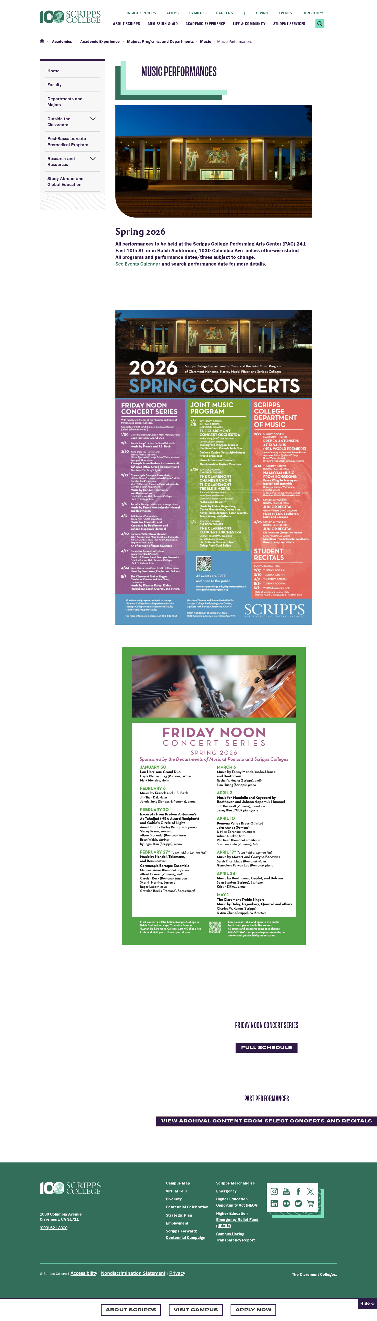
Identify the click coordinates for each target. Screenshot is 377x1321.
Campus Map (178, 1183)
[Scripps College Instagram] (274, 1191)
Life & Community (249, 23)
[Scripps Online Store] (310, 1203)
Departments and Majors (65, 101)
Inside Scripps (141, 13)
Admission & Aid (163, 23)
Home (53, 71)
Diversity (174, 1198)
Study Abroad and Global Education (65, 181)
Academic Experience (205, 23)
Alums (172, 13)
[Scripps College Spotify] (298, 1203)
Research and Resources (61, 161)
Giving (262, 13)
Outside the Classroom (58, 122)
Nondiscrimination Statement (133, 1273)
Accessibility (84, 1273)
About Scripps (126, 23)
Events (285, 13)
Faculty (54, 84)
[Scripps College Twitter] (310, 1191)
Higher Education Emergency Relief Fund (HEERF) (237, 1219)
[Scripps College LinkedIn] (274, 1203)
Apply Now (253, 1309)
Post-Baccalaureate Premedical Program (67, 141)
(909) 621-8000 (53, 1227)
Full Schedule (266, 1047)
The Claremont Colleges (314, 1274)
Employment (177, 1223)
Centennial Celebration (187, 1206)
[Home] (42, 41)
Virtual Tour (176, 1190)
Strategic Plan (179, 1215)
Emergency (226, 1190)
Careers (224, 13)
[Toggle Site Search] (319, 23)
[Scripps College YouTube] (286, 1191)
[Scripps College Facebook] (298, 1191)
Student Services (289, 23)
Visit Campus (196, 1309)
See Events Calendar (137, 263)
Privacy (177, 1273)
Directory (313, 13)
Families (197, 13)
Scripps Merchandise (235, 1183)
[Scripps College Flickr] (286, 1203)
